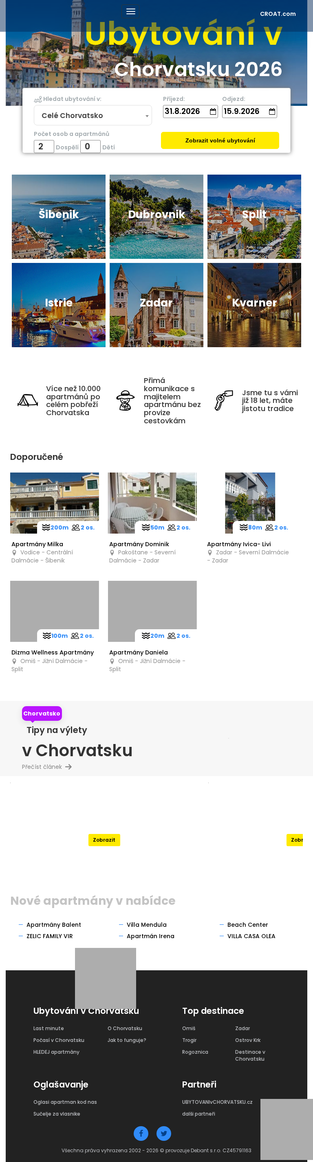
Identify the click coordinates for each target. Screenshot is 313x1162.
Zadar (242, 1028)
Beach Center (247, 925)
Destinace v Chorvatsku (250, 1055)
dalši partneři (198, 1113)
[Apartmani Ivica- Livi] (250, 503)
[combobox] (92, 115)
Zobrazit (104, 839)
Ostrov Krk (247, 1040)
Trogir (189, 1040)
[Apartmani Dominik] (152, 503)
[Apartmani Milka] (54, 503)
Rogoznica (195, 1051)
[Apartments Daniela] (152, 611)
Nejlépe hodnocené (104, 820)
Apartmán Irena (150, 936)
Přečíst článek (45, 767)
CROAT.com (278, 14)
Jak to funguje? (127, 1040)
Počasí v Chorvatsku (58, 1040)
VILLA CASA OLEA (251, 936)
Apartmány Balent (53, 925)
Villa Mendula (147, 925)
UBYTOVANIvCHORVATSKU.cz (217, 1102)
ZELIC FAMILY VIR (49, 936)
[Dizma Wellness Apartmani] (54, 611)
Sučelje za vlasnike (56, 1113)
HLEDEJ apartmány (56, 1051)
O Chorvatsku (125, 1028)
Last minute (48, 1028)
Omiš (188, 1028)
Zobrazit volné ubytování (220, 140)
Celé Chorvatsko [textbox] (72, 115)
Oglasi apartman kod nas (65, 1102)
